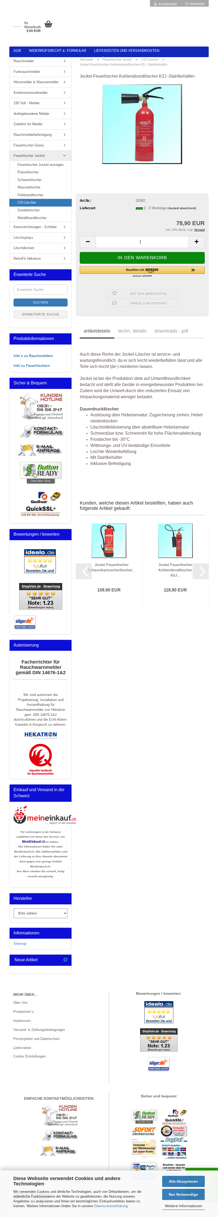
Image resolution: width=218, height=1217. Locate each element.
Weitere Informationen (183, 1206)
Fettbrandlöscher (30, 195)
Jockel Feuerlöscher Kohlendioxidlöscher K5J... (175, 570)
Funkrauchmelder (27, 72)
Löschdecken (24, 248)
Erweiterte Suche (40, 314)
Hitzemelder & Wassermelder (36, 82)
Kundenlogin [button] (167, 4)
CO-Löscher (27, 202)
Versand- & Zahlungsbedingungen (39, 1030)
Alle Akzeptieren (183, 1181)
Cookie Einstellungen (29, 1056)
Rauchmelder (24, 61)
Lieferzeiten (22, 1048)
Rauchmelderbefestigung (33, 135)
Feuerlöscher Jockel (29, 156)
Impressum (22, 1021)
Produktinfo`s (23, 1012)
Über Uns (20, 1003)
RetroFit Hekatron (27, 259)
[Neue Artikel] (65, 960)
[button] (88, 242)
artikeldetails (97, 331)
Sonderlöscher (29, 210)
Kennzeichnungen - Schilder (35, 227)
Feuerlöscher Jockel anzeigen (41, 165)
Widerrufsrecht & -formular (57, 51)
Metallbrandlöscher (32, 218)
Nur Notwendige (183, 1194)
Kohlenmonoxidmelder (31, 93)
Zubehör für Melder (28, 124)
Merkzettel (196, 4)
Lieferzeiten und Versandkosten (126, 51)
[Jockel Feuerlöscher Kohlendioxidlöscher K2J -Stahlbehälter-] (142, 124)
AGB (17, 51)
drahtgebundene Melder (31, 114)
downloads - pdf (171, 331)
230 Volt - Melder (27, 103)
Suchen (40, 302)
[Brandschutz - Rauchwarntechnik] (17, 27)
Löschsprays (23, 238)
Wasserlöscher (29, 187)
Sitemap (20, 944)
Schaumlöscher (29, 180)
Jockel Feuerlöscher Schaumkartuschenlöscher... (111, 567)
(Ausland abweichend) (181, 208)
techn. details (132, 331)
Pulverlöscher (28, 172)
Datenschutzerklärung (111, 1206)
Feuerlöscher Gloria (29, 145)
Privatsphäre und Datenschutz (36, 1039)
